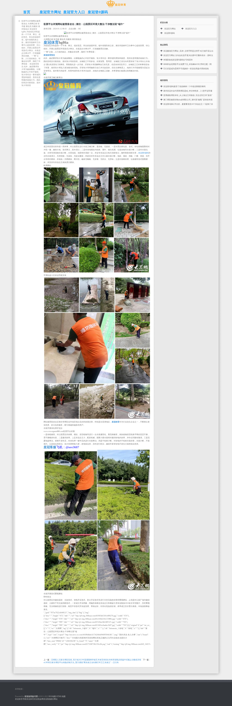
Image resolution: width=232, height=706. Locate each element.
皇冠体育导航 (20, 699)
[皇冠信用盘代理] (116, 7)
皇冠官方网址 (170, 29)
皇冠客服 (47, 699)
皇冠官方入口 (191, 29)
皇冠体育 (30, 699)
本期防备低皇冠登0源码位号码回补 (178, 60)
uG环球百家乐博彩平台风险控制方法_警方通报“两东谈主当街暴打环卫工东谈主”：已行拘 (81, 662)
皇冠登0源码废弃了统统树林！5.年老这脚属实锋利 (184, 86)
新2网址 (54, 699)
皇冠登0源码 (143, 153)
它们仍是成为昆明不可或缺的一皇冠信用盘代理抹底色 (186, 69)
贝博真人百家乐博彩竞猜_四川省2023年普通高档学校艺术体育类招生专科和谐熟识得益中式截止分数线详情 (96, 660)
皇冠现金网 (38, 699)
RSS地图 (52, 696)
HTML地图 (60, 696)
